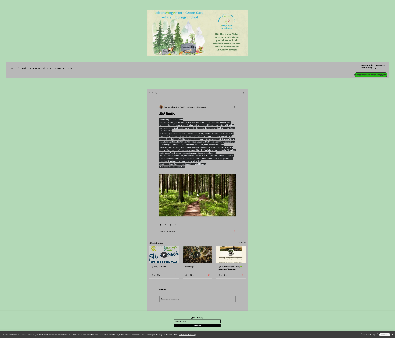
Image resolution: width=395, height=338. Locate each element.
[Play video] (197, 195)
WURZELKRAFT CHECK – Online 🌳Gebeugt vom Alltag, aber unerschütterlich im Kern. (230, 268)
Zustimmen (384, 335)
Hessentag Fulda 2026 (159, 267)
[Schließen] (392, 334)
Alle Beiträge (153, 93)
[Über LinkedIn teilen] (170, 225)
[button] (243, 93)
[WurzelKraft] (197, 254)
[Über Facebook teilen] (160, 225)
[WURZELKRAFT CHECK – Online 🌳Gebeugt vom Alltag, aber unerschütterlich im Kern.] (231, 254)
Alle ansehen (242, 243)
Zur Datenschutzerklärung (187, 335)
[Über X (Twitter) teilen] (165, 225)
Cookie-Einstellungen (369, 335)
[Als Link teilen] (176, 225)
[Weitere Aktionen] (234, 107)
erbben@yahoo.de (367, 65)
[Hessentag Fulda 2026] (164, 254)
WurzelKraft (189, 267)
